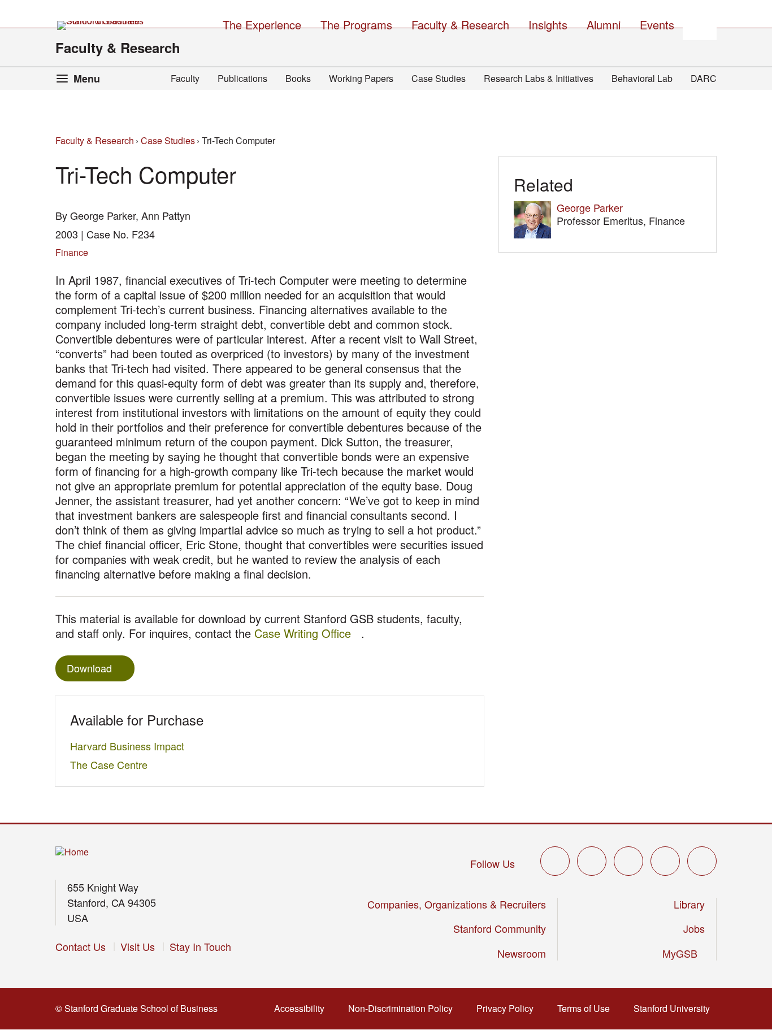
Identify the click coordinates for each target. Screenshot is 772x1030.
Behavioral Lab (642, 78)
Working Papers (361, 78)
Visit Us (137, 946)
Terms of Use (587, 1008)
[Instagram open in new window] (628, 861)
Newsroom (521, 953)
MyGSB (683, 953)
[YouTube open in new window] (665, 861)
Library (689, 904)
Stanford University (675, 1008)
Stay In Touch (200, 946)
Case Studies (438, 78)
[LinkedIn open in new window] (702, 861)
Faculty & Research (117, 47)
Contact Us (80, 946)
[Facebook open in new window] (591, 861)
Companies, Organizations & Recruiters (456, 904)
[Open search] (700, 23)
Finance (71, 252)
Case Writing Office (307, 633)
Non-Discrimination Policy (403, 1008)
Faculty (185, 78)
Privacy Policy (508, 1008)
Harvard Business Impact (130, 745)
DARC (704, 78)
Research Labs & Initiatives (538, 78)
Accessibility (302, 1008)
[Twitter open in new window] (555, 861)
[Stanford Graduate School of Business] (101, 25)
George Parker (590, 207)
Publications (242, 78)
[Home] (72, 852)
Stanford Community (499, 928)
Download (89, 667)
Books (298, 78)
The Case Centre (112, 764)
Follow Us (492, 863)
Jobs (694, 928)
